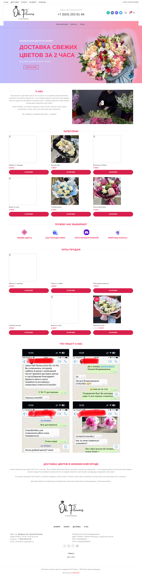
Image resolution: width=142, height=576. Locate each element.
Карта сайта (71, 557)
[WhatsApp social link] (108, 12)
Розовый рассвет (15, 325)
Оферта (71, 553)
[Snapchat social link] (116, 12)
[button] (29, 172)
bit (76, 573)
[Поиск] (126, 13)
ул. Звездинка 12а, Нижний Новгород (28, 534)
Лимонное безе (98, 325)
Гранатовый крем (99, 207)
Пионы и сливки (57, 283)
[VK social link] (112, 12)
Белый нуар (55, 165)
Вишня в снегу (14, 207)
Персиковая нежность (101, 283)
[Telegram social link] (120, 12)
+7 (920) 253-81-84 (24, 539)
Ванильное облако (100, 165)
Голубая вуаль (56, 207)
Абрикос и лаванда (16, 165)
